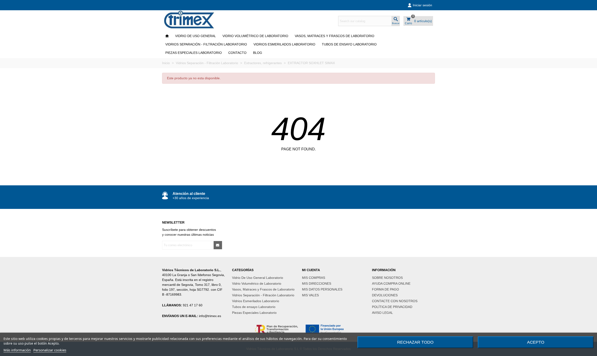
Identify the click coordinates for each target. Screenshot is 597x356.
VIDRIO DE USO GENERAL (195, 36)
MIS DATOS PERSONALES (322, 289)
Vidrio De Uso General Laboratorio (257, 278)
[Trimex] (192, 21)
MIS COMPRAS (313, 278)
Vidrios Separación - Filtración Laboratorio (206, 44)
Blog (257, 53)
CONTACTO (237, 53)
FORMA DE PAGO (385, 289)
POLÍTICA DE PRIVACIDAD (392, 307)
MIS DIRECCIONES (316, 283)
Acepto (535, 342)
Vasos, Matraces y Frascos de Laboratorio (334, 36)
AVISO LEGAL (382, 313)
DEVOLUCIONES (385, 295)
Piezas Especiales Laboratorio (193, 53)
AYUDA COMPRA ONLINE (391, 283)
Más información (17, 350)
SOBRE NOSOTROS (387, 278)
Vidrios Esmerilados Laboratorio (284, 44)
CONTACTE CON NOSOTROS (394, 301)
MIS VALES (310, 295)
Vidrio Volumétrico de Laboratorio (255, 36)
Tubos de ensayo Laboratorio (349, 44)
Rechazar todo (415, 342)
